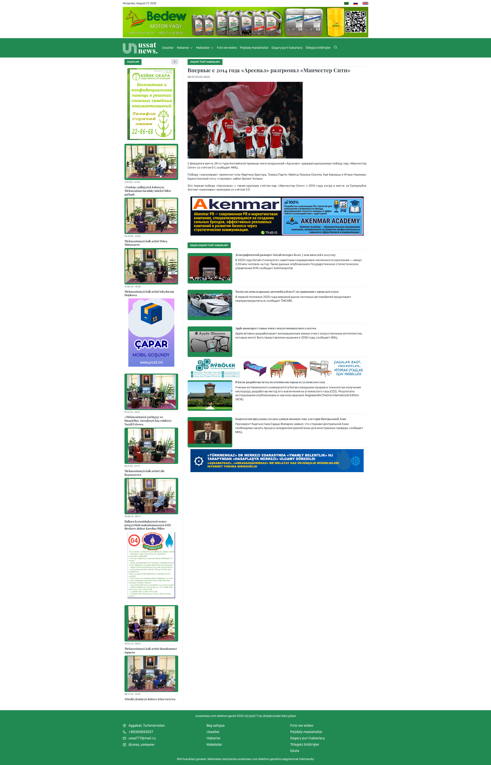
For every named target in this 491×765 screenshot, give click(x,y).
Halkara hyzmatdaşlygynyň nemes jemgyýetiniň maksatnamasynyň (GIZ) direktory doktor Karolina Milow (147, 524)
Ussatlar (168, 47)
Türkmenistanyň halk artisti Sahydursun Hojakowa (149, 293)
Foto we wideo (227, 47)
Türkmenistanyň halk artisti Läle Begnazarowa (144, 473)
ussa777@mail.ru (142, 738)
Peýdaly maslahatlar (254, 47)
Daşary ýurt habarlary (287, 47)
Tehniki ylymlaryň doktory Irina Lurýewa (149, 699)
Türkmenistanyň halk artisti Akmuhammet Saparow (150, 650)
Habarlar (183, 47)
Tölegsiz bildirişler (318, 47)
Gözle (294, 751)
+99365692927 (140, 732)
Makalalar (203, 47)
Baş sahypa (216, 725)
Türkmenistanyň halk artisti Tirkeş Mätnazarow (145, 243)
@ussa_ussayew (141, 744)
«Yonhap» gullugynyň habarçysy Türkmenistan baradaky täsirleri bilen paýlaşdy (147, 190)
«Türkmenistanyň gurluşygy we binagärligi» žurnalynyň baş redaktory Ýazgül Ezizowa (148, 420)
